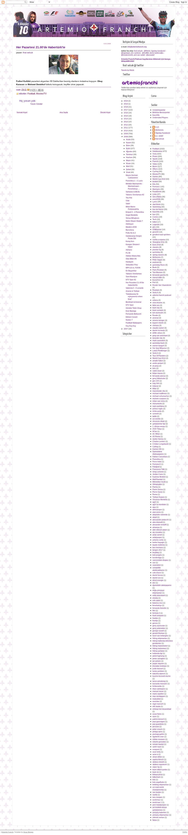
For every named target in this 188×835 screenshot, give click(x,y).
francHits (156, 115)
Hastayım (129, 262)
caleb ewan (157, 371)
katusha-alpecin (158, 674)
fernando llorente (159, 608)
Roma (154, 494)
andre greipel (157, 363)
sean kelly (156, 752)
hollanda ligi (157, 653)
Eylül (128, 148)
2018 (126, 107)
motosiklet (156, 699)
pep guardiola (158, 724)
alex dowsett (157, 522)
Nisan (128, 163)
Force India (156, 462)
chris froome (157, 303)
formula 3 (156, 613)
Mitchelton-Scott (158, 482)
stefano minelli (158, 762)
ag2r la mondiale (159, 505)
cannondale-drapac (160, 560)
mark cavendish (158, 341)
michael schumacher (160, 396)
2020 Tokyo (157, 429)
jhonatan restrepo (159, 666)
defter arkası (157, 333)
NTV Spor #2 (131, 280)
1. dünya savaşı (158, 426)
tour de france (157, 209)
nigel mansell (157, 704)
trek (153, 780)
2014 (126, 119)
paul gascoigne (158, 722)
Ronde (155, 315)
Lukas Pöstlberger (159, 351)
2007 (126, 329)
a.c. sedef (159, 136)
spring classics (158, 255)
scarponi (155, 749)
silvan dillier (157, 757)
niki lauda (156, 706)
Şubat (128, 169)
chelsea (155, 325)
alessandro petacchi (160, 520)
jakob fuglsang (158, 656)
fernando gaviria (159, 275)
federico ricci (157, 603)
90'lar (154, 431)
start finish (156, 204)
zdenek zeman (158, 817)
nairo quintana (158, 406)
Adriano (129, 250)
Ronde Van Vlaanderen (161, 285)
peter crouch (157, 729)
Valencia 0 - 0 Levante (134, 288)
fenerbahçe (157, 605)
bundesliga (156, 558)
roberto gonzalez (159, 742)
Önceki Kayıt (105, 112)
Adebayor (130, 224)
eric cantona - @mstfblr (140, 53)
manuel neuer (158, 691)
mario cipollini (158, 694)
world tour (156, 800)
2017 (126, 110)
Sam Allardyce (131, 277)
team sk (155, 772)
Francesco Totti (158, 469)
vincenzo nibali (158, 421)
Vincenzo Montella (159, 500)
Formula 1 (156, 187)
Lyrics (154, 202)
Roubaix (155, 290)
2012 (126, 125)
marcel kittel (157, 277)
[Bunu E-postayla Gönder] (31, 90)
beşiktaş (155, 552)
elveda (155, 598)
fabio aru (156, 305)
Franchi (155, 161)
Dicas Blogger (28, 832)
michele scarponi (159, 399)
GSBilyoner (157, 229)
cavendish (156, 565)
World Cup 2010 (159, 179)
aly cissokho (157, 532)
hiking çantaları (158, 651)
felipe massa (157, 373)
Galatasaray (157, 151)
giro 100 (155, 381)
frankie (155, 618)
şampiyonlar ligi (158, 424)
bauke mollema (158, 545)
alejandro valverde (159, 515)
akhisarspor (157, 510)
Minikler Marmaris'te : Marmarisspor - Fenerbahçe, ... (134, 186)
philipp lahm (157, 732)
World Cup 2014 (159, 358)
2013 (126, 122)
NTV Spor (130, 305)
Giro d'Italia (156, 197)
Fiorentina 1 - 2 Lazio (134, 181)
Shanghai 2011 (158, 242)
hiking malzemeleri (160, 646)
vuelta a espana (158, 240)
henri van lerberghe (160, 636)
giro (154, 227)
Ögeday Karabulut (162, 133)
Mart (128, 166)
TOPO (184, 832)
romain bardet (158, 744)
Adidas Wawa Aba (133, 256)
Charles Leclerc (158, 441)
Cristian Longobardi (160, 444)
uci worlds (156, 419)
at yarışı (155, 366)
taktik (154, 416)
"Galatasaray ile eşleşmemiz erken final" (134, 296)
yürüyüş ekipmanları (160, 815)
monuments (157, 404)
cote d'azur (156, 573)
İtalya (154, 820)
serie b (155, 754)
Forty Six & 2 (131, 233)
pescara (155, 727)
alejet (154, 517)
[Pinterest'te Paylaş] (42, 90)
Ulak (127, 201)
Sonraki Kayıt (22, 112)
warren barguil (158, 346)
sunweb (155, 414)
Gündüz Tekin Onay (133, 308)
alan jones (156, 512)
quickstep (156, 252)
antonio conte (157, 540)
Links (154, 194)
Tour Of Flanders (159, 356)
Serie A (155, 293)
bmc (154, 368)
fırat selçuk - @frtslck (142, 51)
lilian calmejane (158, 689)
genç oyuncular (158, 626)
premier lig (156, 250)
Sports (155, 159)
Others (155, 169)
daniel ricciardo (158, 330)
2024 (126, 101)
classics (155, 247)
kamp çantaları (158, 671)
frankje (155, 621)
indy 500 (155, 383)
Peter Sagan (157, 260)
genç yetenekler (158, 628)
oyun (154, 716)
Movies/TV (41, 93)
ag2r (154, 502)
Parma (155, 487)
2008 (126, 137)
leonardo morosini (159, 684)
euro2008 (156, 199)
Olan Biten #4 (131, 259)
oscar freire (156, 714)
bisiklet (155, 182)
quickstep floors (158, 265)
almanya (155, 527)
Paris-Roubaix (158, 270)
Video (154, 164)
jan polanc (156, 661)
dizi (153, 583)
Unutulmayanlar (158, 110)
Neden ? (129, 320)
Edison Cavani (131, 317)
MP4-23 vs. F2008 (133, 268)
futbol (154, 222)
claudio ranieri (158, 328)
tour (154, 214)
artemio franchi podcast (161, 295)
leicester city (157, 338)
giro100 (155, 232)
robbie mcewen (158, 739)
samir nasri (156, 747)
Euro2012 (156, 280)
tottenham (156, 777)
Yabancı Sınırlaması (134, 274)
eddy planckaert (158, 595)
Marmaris (156, 189)
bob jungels (157, 555)
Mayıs (128, 160)
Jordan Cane (157, 474)
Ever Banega (131, 311)
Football (31, 93)
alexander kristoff (159, 525)
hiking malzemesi (159, 648)
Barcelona (130, 230)
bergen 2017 (157, 550)
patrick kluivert (158, 719)
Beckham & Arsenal (133, 302)
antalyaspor (157, 537)
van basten (156, 792)
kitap (154, 389)
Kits (153, 184)
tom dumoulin (157, 313)
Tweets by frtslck (127, 70)
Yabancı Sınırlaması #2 (135, 195)
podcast (155, 262)
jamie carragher (158, 659)
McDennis (159, 130)
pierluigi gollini (158, 734)
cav (153, 563)
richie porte (156, 411)
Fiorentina (156, 459)
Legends (156, 225)
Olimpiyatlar (157, 484)
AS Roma (156, 436)
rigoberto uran (158, 737)
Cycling (155, 171)
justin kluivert (157, 669)
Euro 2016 (156, 245)
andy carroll (157, 535)
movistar (155, 701)
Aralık (128, 140)
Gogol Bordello (132, 215)
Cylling (155, 447)
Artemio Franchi (7, 832)
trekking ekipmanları (160, 785)
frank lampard (157, 616)
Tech (154, 219)
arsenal (155, 318)
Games (155, 177)
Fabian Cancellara (159, 457)
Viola (154, 154)
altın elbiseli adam (159, 530)
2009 (126, 134)
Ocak (128, 172)
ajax (154, 507)
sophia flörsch (158, 759)
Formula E (156, 464)
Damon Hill (156, 449)
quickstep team (158, 343)
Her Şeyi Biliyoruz (159, 348)
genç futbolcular (158, 378)
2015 (126, 116)
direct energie (157, 580)
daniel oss (156, 578)
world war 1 (157, 802)
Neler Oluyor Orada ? (134, 221)
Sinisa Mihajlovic (132, 218)
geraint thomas (158, 633)
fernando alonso (159, 376)
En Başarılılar (131, 271)
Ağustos (129, 152)
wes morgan (157, 797)
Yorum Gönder (36, 104)
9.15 (157, 127)
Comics (155, 217)
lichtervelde (157, 686)
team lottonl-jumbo (159, 770)
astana (155, 300)
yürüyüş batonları (159, 812)
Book (154, 267)
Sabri (128, 204)
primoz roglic (157, 409)
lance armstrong (158, 681)
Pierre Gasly (157, 492)
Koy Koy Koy (131, 326)
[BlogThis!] (33, 90)
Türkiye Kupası (158, 497)
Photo (154, 156)
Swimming (156, 207)
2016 (126, 113)
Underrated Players (160, 118)
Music (154, 166)
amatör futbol (157, 361)
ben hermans (157, 548)
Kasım (128, 143)
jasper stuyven (158, 664)
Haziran (129, 157)
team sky (156, 308)
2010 (126, 131)
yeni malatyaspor (159, 805)
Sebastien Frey (132, 265)
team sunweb (157, 310)
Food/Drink (156, 192)
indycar (155, 386)
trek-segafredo (158, 782)
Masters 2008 (131, 227)
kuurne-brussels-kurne (161, 676)
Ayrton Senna (157, 439)
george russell (158, 631)
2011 (126, 128)
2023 (126, 104)
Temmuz (129, 154)
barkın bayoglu (158, 542)
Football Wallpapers (134, 323)
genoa (155, 623)
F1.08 (128, 253)
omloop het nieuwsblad (161, 709)
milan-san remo (158, 401)
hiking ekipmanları (159, 638)
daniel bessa (157, 575)
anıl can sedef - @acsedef (144, 55)
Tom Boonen (157, 272)
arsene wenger (158, 320)
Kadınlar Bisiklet (158, 477)
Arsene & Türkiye (132, 291)
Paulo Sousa (157, 489)
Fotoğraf (155, 467)
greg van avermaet (159, 336)
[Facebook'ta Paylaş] (39, 90)
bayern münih (157, 323)
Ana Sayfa (64, 112)
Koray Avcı (130, 241)
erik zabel (156, 600)
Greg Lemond (157, 472)
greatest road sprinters (161, 235)
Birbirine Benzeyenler (161, 112)
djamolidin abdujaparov (161, 585)
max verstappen (158, 696)
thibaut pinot (157, 775)
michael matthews (159, 393)
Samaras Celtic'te (133, 192)
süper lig (155, 767)
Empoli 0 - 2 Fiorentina (135, 212)
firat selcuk (28, 52)
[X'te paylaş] (36, 90)
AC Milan (156, 434)
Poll (154, 282)
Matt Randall (157, 479)
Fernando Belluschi (133, 314)
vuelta (154, 795)
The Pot (129, 198)
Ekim (128, 146)
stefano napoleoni (159, 764)
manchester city (158, 391)
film (153, 611)
